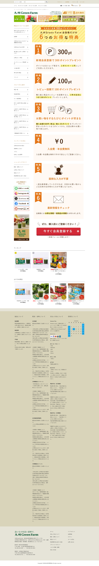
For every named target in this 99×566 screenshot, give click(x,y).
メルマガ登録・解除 (66, 5)
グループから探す (33, 5)
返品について (17, 172)
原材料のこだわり (18, 148)
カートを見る (71, 539)
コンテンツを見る (43, 5)
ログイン (74, 1)
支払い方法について (54, 534)
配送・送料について (18, 166)
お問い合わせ (75, 5)
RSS (51, 549)
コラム (15, 151)
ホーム (15, 5)
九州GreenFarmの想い (19, 145)
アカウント (59, 1)
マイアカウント (71, 531)
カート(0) (82, 1)
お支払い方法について (19, 169)
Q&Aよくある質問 (18, 154)
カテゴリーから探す (23, 5)
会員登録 (67, 1)
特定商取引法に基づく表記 (20, 175)
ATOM (54, 549)
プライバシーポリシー (55, 544)
